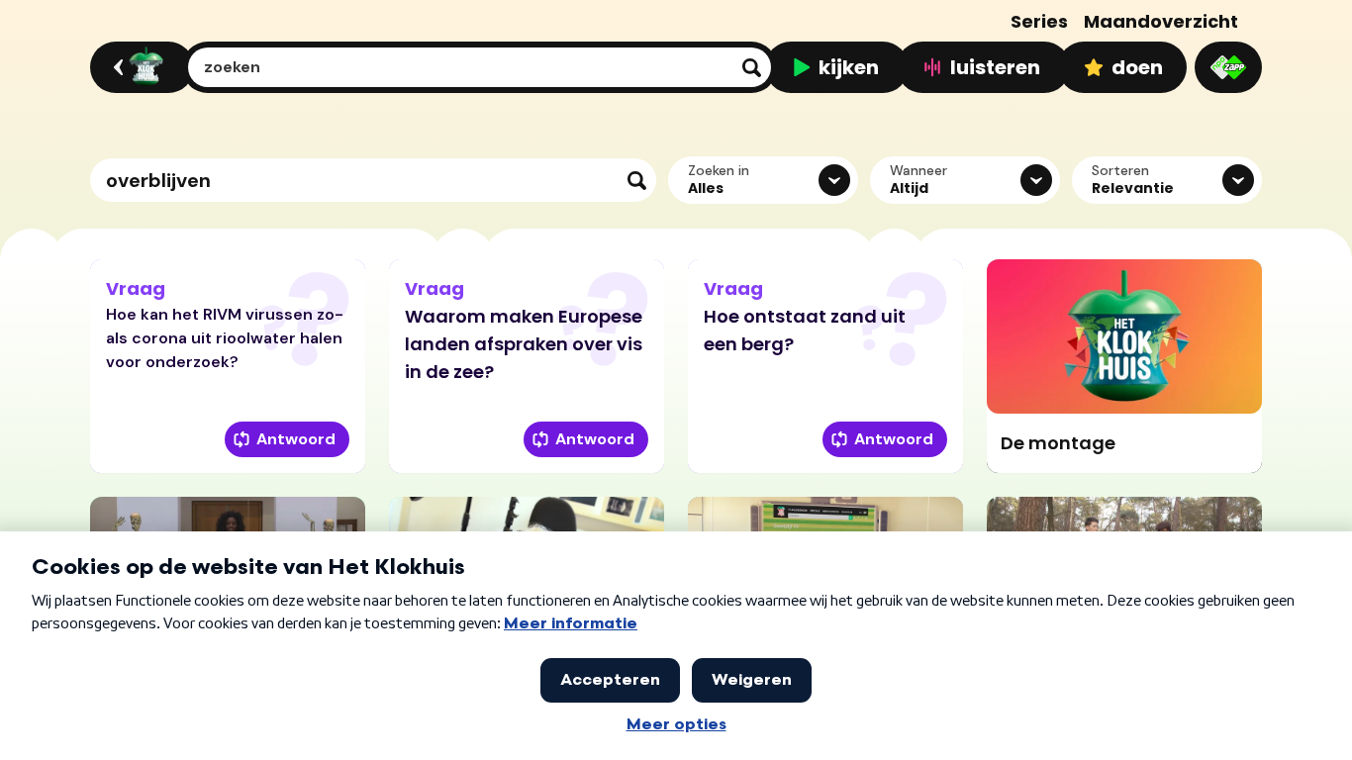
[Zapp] (1228, 67)
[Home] (139, 67)
